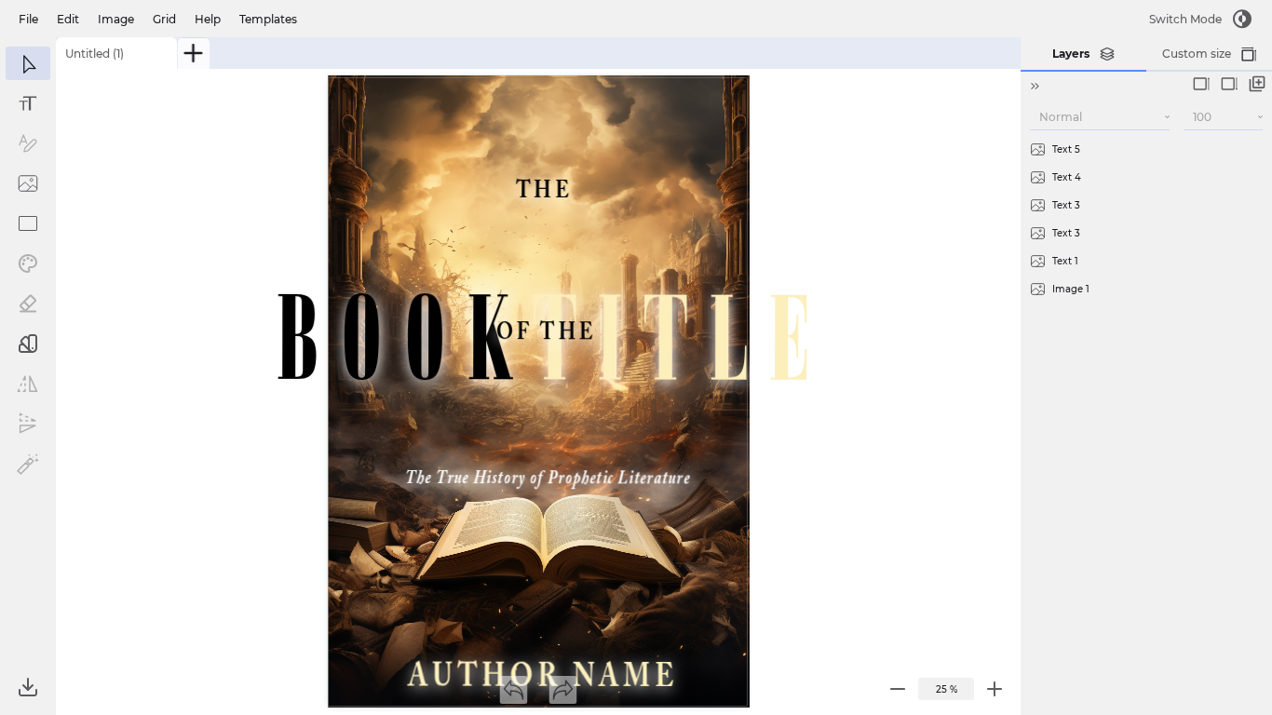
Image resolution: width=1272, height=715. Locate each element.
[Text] (28, 103)
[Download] (28, 687)
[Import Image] (28, 183)
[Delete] (1221, 149)
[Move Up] (1201, 84)
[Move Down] (1229, 84)
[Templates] (28, 343)
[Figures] (28, 223)
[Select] (28, 63)
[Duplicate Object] (1257, 84)
